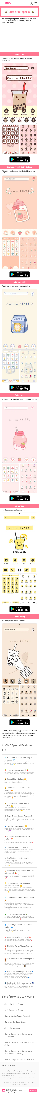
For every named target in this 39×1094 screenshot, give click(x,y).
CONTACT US (7, 1083)
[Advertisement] (19, 38)
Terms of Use (31, 1083)
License (24, 1084)
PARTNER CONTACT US (19, 1083)
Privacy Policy (16, 1084)
